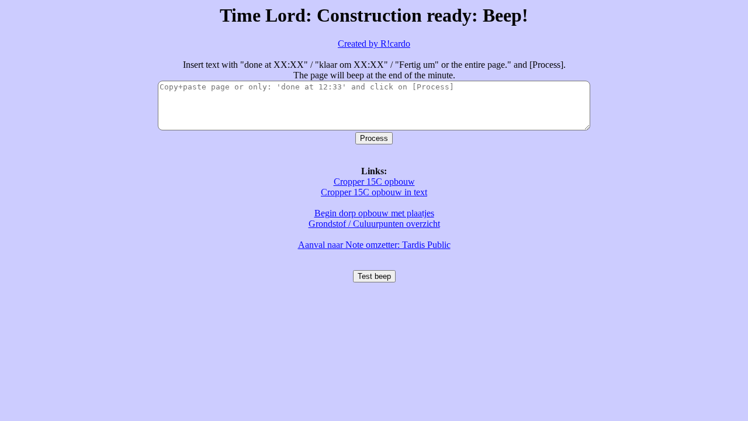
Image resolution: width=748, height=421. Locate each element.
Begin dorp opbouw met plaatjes (374, 213)
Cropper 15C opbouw (374, 182)
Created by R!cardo (374, 44)
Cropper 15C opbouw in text (374, 192)
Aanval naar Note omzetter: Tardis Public (374, 245)
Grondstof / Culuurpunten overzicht (374, 224)
